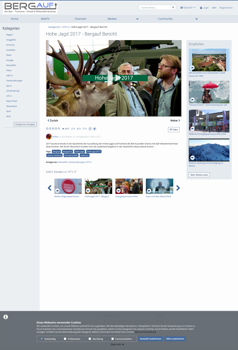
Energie (9, 60)
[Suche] (173, 7)
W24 (8, 116)
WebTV (45, 19)
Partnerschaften (123, 338)
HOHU (55, 136)
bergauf (56, 151)
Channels (80, 19)
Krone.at (10, 44)
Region (9, 34)
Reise (8, 55)
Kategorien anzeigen (25, 124)
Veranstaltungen (14, 80)
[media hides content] (137, 19)
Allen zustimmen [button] (175, 338)
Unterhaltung (12, 90)
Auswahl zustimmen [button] (150, 338)
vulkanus (85, 155)
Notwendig (50, 338)
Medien (112, 19)
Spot (8, 111)
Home (14, 19)
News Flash (11, 100)
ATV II (9, 95)
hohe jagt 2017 (94, 151)
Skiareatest (11, 106)
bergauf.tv (67, 151)
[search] (155, 7)
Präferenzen (74, 338)
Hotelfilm (10, 50)
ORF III (9, 75)
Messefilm (11, 65)
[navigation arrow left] (50, 187)
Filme (8, 70)
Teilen (175, 129)
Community (165, 19)
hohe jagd (79, 151)
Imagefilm (11, 39)
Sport (9, 85)
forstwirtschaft (71, 155)
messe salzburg (54, 155)
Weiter (174, 120)
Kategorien (54, 26)
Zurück (53, 120)
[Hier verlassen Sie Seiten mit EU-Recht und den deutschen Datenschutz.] (90, 128)
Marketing (98, 338)
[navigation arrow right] (178, 187)
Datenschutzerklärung (145, 331)
